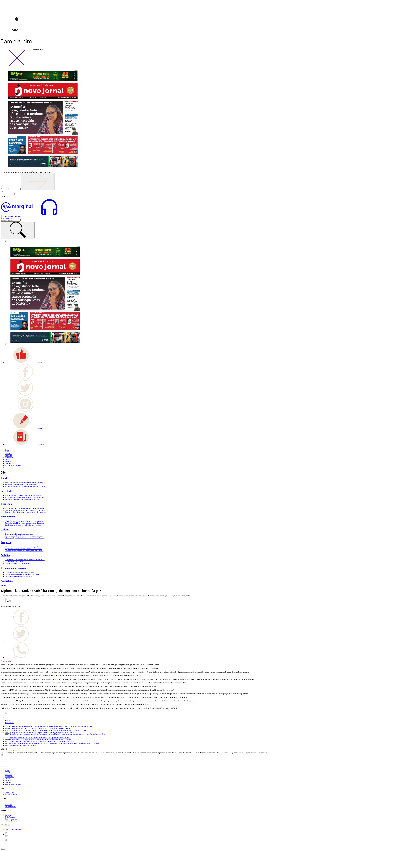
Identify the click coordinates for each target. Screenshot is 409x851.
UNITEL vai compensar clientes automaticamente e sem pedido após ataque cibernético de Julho (41, 732)
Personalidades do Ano (13, 568)
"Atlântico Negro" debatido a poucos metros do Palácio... (24, 538)
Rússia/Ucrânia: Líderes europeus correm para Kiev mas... (24, 523)
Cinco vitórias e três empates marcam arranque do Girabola (25, 547)
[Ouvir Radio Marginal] (33, 214)
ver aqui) (55, 679)
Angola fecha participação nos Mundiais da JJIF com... (23, 549)
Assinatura (7, 580)
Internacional (8, 516)
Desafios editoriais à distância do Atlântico (19, 534)
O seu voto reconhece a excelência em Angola (20, 572)
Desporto (6, 542)
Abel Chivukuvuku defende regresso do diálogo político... (24, 483)
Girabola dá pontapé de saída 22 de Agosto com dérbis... (24, 551)
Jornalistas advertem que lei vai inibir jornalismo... (22, 484)
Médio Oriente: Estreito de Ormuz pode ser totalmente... (24, 521)
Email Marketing (6, 847)
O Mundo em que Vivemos (14, 562)
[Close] (17, 65)
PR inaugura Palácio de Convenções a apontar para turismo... (25, 508)
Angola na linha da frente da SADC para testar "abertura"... (25, 510)
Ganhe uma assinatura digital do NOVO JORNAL (22, 574)
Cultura (5, 529)
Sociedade (6, 491)
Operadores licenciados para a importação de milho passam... (25, 512)
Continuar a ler (6, 661)
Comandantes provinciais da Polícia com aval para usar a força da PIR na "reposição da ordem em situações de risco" (48, 730)
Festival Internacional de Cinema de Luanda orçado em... (24, 536)
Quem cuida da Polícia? (9, 751)
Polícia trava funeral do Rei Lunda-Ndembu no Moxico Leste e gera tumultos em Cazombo (39, 738)
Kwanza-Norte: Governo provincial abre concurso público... (25, 497)
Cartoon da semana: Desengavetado (17, 563)
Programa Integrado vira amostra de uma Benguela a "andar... (25, 486)
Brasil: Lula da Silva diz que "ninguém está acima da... (23, 525)
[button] (23, 362)
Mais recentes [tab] (9, 723)
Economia (6, 503)
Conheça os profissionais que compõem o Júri (20, 576)
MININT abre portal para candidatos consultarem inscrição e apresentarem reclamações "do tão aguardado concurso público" (51, 726)
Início (7, 450)
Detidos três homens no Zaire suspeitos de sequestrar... (23, 499)
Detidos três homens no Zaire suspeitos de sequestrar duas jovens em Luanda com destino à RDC (41, 741)
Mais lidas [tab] (8, 721)
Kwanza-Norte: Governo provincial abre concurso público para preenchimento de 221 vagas (40, 739)
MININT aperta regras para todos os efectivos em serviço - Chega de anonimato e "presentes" (40, 728)
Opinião (5, 555)
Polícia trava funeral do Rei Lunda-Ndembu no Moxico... (24, 495)
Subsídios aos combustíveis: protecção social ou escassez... (25, 560)
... (5, 467)
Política (5, 478)
